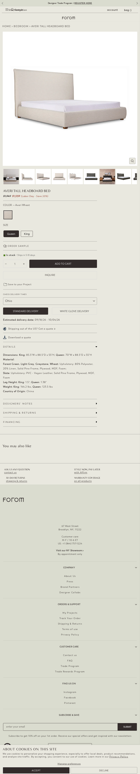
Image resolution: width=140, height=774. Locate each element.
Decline (104, 770)
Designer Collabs (70, 592)
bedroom (21, 26)
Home (6, 26)
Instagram (70, 692)
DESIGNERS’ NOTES (18, 403)
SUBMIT (127, 727)
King (27, 234)
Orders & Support (69, 604)
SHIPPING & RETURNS (19, 412)
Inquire (50, 275)
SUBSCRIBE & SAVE (69, 715)
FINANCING (11, 422)
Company (69, 567)
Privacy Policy (118, 756)
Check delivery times (15, 294)
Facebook (70, 697)
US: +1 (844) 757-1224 (70, 543)
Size (5, 225)
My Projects (70, 613)
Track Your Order (70, 618)
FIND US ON (69, 683)
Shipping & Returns (70, 624)
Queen (11, 234)
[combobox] (9, 13)
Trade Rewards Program (70, 671)
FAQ (70, 660)
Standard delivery (25, 311)
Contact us (70, 655)
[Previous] (2, 4)
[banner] (70, 3)
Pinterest (70, 703)
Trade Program (70, 666)
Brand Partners (70, 587)
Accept (36, 770)
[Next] (138, 4)
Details (9, 346)
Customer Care (69, 646)
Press (70, 581)
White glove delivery (74, 311)
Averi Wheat (8, 215)
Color (16, 205)
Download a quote (19, 337)
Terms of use (70, 629)
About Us (70, 576)
